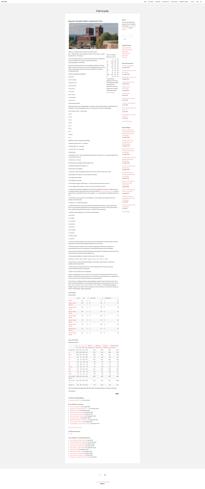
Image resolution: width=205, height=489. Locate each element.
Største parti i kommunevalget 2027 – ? (79, 408)
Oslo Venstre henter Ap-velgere (77, 444)
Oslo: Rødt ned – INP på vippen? (77, 447)
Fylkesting (157, 1)
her (87, 165)
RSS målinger (125, 51)
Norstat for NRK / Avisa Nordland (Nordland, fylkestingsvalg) (127, 142)
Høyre (70, 354)
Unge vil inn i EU (126, 93)
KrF (69, 364)
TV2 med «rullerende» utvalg (77, 421)
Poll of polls (4, 1)
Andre (70, 373)
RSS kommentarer (126, 53)
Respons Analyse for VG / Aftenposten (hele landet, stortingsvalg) (128, 150)
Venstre (70, 366)
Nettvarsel (124, 57)
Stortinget (150, 1)
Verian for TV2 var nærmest (76, 412)
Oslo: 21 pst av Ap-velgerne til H (77, 455)
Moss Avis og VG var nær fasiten (77, 416)
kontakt (124, 29)
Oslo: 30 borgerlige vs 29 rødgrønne (78, 442)
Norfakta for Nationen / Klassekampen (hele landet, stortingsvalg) (128, 174)
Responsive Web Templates (104, 481)
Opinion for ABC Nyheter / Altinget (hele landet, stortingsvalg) (128, 182)
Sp (69, 361)
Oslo (71, 433)
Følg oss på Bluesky (126, 47)
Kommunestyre (165, 1)
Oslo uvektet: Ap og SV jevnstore (78, 445)
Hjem (145, 1)
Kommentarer (174, 1)
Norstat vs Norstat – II (75, 418)
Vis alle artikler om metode (74, 427)
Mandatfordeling (184, 1)
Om (201, 1)
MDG (70, 369)
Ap (69, 352)
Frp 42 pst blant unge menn (128, 98)
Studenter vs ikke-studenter (128, 103)
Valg (197, 1)
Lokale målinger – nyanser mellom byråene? (80, 423)
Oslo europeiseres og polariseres (78, 440)
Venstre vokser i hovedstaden (77, 453)
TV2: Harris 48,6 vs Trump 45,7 (77, 414)
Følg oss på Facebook (127, 49)
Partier (192, 1)
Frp (69, 357)
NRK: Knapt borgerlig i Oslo (76, 451)
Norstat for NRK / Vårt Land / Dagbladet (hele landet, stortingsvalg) (129, 159)
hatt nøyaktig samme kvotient (107, 191)
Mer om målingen (111, 92)
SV (69, 359)
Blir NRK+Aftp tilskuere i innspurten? (79, 419)
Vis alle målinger (126, 211)
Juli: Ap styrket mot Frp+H (128, 82)
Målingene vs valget (74, 410)
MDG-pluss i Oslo (74, 449)
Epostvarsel (125, 55)
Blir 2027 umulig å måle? (76, 406)
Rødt (70, 371)
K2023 (70, 300)
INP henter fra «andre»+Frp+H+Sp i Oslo (79, 457)
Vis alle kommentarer (127, 121)
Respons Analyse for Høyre (76, 400)
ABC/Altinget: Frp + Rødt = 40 (129, 77)
